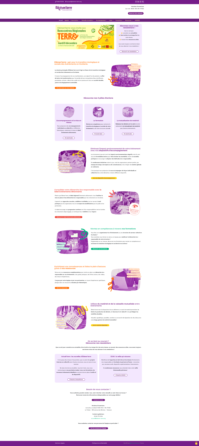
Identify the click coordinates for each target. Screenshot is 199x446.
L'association (74, 20)
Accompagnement (101, 20)
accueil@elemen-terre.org (74, 1)
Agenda (67, 20)
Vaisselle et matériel (87, 20)
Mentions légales (60, 443)
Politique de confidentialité (99, 443)
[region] (85, 37)
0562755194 (60, 1)
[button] (58, 37)
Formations (119, 20)
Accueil (61, 20)
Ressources (128, 20)
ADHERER (137, 20)
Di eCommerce (135, 443)
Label (110, 20)
